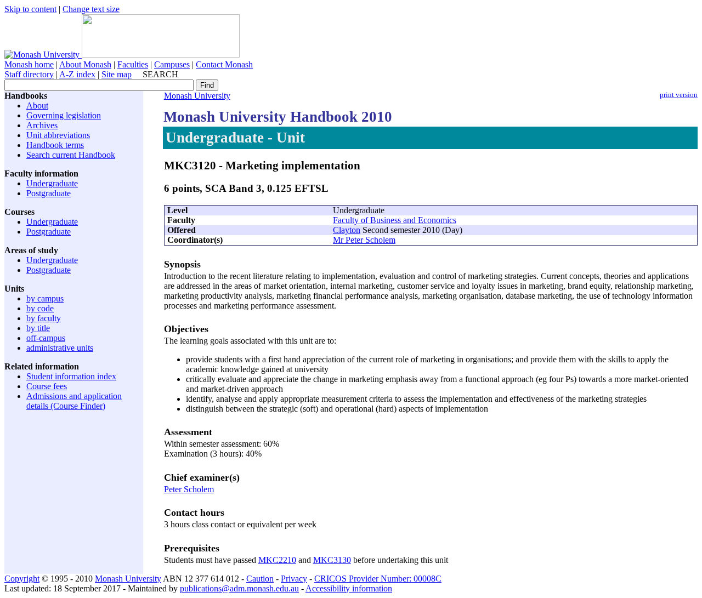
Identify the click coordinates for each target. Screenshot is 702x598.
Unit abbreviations (58, 135)
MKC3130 (332, 560)
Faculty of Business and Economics (394, 220)
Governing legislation (63, 115)
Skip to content (30, 9)
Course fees (46, 386)
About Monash (85, 64)
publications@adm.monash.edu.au (239, 588)
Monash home (29, 64)
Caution (260, 578)
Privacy (294, 578)
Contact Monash (224, 64)
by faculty (43, 318)
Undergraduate (52, 183)
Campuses (172, 64)
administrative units (59, 347)
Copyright (21, 578)
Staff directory (29, 74)
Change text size (91, 9)
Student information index (71, 376)
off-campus (45, 338)
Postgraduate (48, 193)
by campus (45, 298)
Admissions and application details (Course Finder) (74, 401)
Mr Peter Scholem (364, 239)
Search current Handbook (70, 155)
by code (40, 308)
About (37, 105)
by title (38, 328)
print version (679, 95)
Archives (42, 125)
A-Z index (77, 74)
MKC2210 (277, 560)
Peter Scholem (189, 489)
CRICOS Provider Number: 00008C (377, 578)
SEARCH (160, 74)
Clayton (346, 230)
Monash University (197, 95)
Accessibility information (348, 588)
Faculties (132, 64)
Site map (116, 74)
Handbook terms (55, 145)
